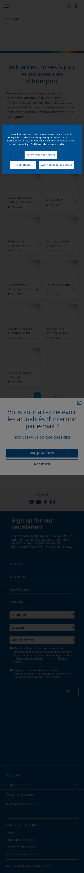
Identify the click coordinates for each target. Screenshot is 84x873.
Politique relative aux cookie (47, 144)
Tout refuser (22, 164)
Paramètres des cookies (41, 154)
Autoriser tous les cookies (56, 164)
